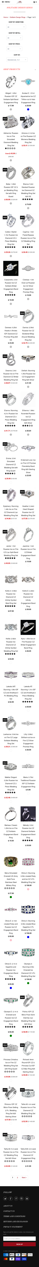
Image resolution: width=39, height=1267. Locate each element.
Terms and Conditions (14, 1216)
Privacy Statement (12, 1227)
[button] (10, 148)
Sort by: (17, 55)
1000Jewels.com (13, 1251)
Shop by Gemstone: (16, 22)
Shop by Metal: (15, 33)
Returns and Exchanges (15, 1222)
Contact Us (8, 1211)
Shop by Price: (14, 44)
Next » (24, 1177)
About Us (7, 1206)
